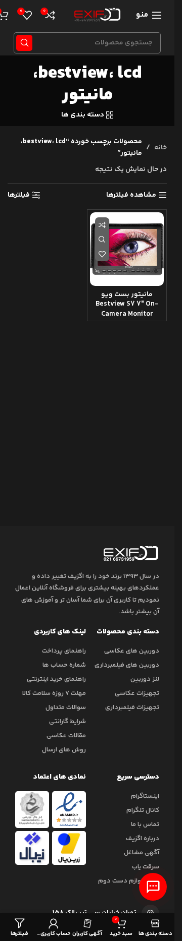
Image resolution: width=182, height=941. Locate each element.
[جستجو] (24, 43)
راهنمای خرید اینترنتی (56, 679)
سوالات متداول (66, 707)
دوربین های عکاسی (131, 651)
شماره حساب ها (64, 665)
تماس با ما (145, 824)
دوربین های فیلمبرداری (127, 665)
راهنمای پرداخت (64, 651)
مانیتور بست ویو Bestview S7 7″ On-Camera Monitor (127, 304)
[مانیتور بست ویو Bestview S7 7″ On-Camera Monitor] (127, 249)
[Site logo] (95, 15)
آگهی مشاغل (141, 853)
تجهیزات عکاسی (137, 693)
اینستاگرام (145, 796)
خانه (160, 147)
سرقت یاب (145, 867)
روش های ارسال (64, 750)
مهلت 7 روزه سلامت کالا (54, 693)
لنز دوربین (144, 679)
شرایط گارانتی (67, 722)
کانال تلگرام (142, 810)
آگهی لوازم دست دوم (128, 881)
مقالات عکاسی (66, 736)
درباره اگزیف (142, 839)
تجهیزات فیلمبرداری (132, 707)
